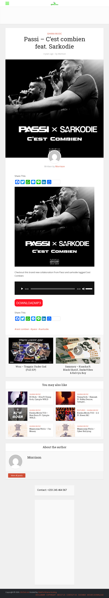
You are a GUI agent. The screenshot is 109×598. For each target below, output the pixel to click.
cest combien (22, 329)
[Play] (22, 288)
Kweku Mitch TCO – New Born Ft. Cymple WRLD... (39, 415)
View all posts (17, 475)
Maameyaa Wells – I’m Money (40, 430)
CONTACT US (72, 595)
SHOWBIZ (82, 595)
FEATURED (81, 410)
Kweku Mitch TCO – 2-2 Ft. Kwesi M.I (88, 414)
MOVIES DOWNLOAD (95, 595)
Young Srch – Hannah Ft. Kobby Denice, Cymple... (87, 399)
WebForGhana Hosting (47, 592)
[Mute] (83, 288)
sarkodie (44, 329)
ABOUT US (61, 595)
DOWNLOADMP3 (28, 303)
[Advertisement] (54, 15)
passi (34, 329)
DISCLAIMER (40, 595)
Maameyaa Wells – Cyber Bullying (86, 430)
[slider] (89, 288)
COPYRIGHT (51, 595)
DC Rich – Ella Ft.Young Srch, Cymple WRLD (40, 398)
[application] (54, 288)
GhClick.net (25, 592)
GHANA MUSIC (54, 33)
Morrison (62, 54)
